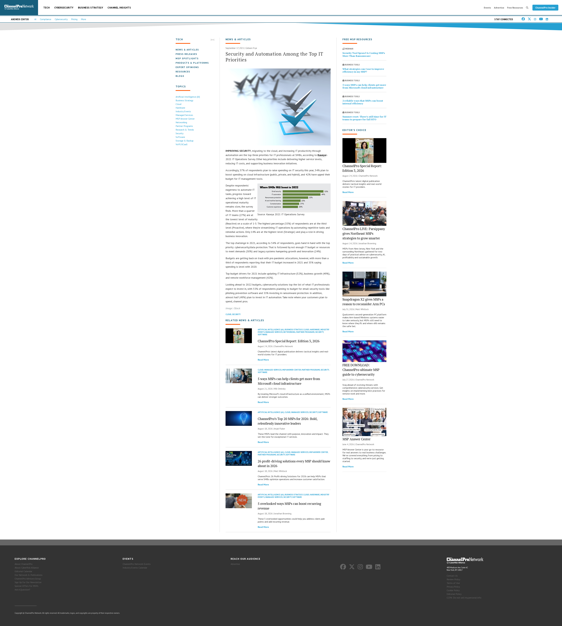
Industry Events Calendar (135, 567)
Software (180, 137)
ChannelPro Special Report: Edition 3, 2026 (288, 341)
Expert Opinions (187, 67)
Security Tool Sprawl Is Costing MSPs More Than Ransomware (363, 54)
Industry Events (183, 111)
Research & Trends (185, 129)
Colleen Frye (251, 48)
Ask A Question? (22, 589)
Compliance (45, 19)
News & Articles (187, 49)
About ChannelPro (23, 563)
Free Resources (515, 7)
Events (487, 7)
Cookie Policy (453, 590)
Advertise (499, 7)
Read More (263, 359)
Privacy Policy (453, 586)
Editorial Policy (454, 593)
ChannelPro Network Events (137, 563)
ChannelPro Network (283, 346)
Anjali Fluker (279, 428)
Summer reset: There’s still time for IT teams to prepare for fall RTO (364, 118)
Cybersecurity (63, 7)
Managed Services (184, 115)
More (83, 19)
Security (179, 133)
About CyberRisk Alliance (27, 567)
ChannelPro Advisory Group (28, 578)
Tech (46, 7)
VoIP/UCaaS (181, 144)
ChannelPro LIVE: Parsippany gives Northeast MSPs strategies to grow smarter (363, 233)
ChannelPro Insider (545, 7)
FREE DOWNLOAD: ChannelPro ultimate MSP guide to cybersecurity (360, 370)
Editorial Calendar (23, 571)
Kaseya (322, 155)
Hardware (180, 107)
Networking (181, 122)
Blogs (180, 75)
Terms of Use (453, 583)
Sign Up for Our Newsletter (28, 582)
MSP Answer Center (185, 118)
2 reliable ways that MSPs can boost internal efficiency (362, 102)
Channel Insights (119, 7)
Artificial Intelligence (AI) (188, 96)
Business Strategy (90, 7)
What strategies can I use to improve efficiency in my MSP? (363, 70)
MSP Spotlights (187, 58)
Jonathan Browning (282, 513)
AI (35, 19)
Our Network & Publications (28, 574)
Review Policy (453, 579)
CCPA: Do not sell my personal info (464, 597)
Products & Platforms (192, 62)
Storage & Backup (184, 140)
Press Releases (186, 54)
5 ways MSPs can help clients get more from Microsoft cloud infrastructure (364, 86)
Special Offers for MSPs (26, 585)
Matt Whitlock (280, 471)
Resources (183, 71)
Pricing (74, 19)
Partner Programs (184, 126)
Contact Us (452, 575)
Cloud (178, 104)
